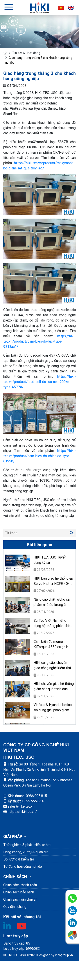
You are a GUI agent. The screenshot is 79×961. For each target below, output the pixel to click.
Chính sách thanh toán (20, 885)
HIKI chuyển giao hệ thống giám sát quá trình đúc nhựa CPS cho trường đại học (54, 686)
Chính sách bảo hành (18, 892)
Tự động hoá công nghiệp (22, 866)
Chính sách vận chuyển (20, 899)
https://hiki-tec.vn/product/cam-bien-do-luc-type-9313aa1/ (39, 341)
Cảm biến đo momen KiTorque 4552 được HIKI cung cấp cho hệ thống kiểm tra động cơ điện (53, 644)
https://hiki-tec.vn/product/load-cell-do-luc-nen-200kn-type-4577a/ (39, 381)
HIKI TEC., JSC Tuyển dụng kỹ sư (50, 560)
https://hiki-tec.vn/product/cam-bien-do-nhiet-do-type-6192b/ (39, 455)
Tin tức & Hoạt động (26, 53)
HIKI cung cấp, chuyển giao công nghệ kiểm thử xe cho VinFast (52, 665)
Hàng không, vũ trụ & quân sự (25, 852)
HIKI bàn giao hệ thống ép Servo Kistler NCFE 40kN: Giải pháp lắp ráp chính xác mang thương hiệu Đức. (54, 581)
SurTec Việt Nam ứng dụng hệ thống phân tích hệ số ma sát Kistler (52, 623)
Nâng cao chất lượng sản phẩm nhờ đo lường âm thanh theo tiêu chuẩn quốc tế (52, 602)
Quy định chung (14, 906)
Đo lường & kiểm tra (18, 859)
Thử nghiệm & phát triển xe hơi (26, 844)
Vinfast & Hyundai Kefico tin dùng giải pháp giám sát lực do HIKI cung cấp (53, 707)
